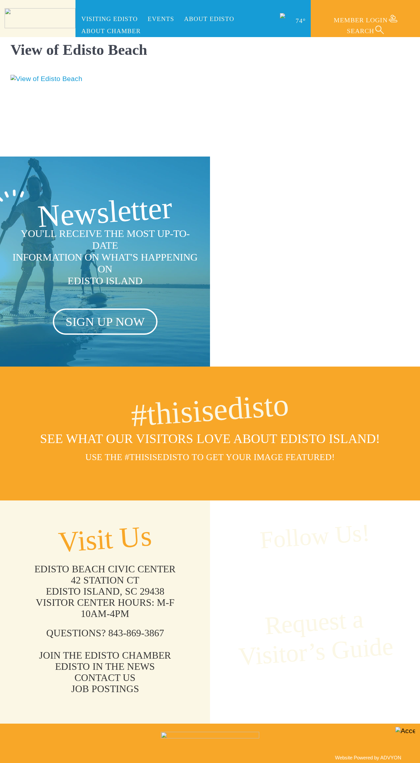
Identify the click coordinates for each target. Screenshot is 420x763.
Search (360, 30)
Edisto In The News (105, 666)
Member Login (361, 20)
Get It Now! (315, 687)
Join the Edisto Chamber (105, 655)
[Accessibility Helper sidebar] (405, 737)
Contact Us (105, 677)
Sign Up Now (105, 322)
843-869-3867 (136, 632)
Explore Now (315, 313)
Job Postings (105, 688)
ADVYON (390, 757)
